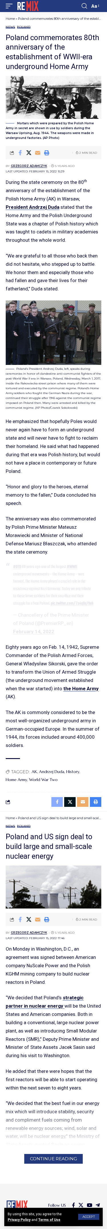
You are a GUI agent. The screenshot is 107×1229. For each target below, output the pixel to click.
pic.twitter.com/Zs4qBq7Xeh (72, 603)
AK (34, 771)
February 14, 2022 (33, 631)
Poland (24, 27)
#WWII (72, 566)
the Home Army (81, 688)
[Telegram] (97, 1205)
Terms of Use (49, 1220)
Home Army (16, 779)
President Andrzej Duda (32, 207)
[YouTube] (89, 1205)
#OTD (17, 566)
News (10, 27)
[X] (81, 1205)
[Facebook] (73, 1205)
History (72, 771)
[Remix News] (27, 6)
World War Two (43, 779)
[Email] (38, 152)
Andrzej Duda (51, 771)
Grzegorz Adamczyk (29, 166)
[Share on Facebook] (20, 152)
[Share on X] (29, 152)
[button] (88, 1217)
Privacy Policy (19, 1220)
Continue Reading (53, 1158)
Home (10, 19)
